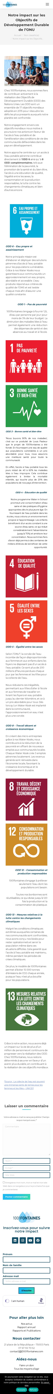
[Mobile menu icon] (47, 4)
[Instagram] (23, 1240)
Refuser (33, 1390)
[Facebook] (38, 1240)
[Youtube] (30, 1240)
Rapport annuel (26, 1327)
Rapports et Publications (27, 1330)
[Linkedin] (15, 1240)
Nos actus (26, 1323)
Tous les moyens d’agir (26, 1369)
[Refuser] (49, 1383)
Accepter (21, 1390)
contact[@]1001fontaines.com (26, 1351)
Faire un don (26, 1365)
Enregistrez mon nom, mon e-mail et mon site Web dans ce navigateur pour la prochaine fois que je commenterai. (26, 1186)
